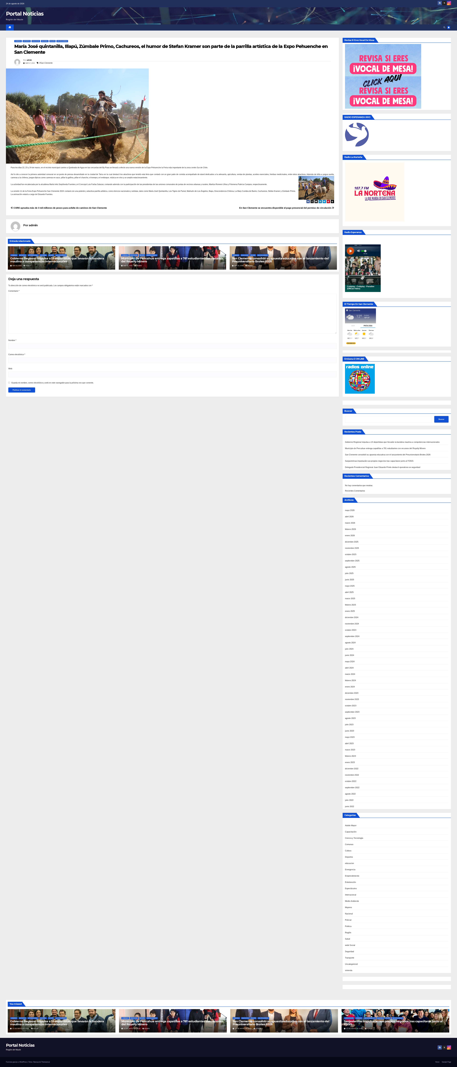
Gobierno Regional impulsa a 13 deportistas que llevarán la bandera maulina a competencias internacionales (57, 260)
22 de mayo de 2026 (132, 1028)
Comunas (18, 41)
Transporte (349, 958)
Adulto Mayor (350, 825)
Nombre (12, 340)
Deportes (26, 41)
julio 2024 (349, 649)
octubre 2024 (350, 630)
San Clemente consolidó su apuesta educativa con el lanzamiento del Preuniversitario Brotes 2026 (280, 260)
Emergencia (350, 870)
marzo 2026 (350, 523)
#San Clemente (46, 63)
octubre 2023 (350, 706)
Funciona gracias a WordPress (17, 1062)
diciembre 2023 (351, 693)
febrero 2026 (350, 529)
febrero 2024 (350, 680)
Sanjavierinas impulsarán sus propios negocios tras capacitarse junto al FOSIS (379, 461)
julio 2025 (349, 573)
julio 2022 (349, 800)
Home (437, 1062)
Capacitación (350, 832)
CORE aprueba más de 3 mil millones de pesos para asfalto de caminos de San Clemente (60, 208)
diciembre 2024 (351, 617)
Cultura (348, 851)
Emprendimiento (352, 876)
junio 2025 (349, 580)
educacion (35, 41)
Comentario (13, 291)
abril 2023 (349, 743)
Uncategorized (62, 41)
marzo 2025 (350, 599)
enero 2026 (350, 536)
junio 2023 (349, 731)
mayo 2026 (350, 510)
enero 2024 (350, 687)
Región (52, 41)
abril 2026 (349, 517)
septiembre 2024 (352, 636)
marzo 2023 (350, 750)
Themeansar (45, 1062)
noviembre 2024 (352, 624)
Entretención (350, 882)
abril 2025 (349, 592)
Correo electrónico (16, 354)
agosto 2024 (350, 643)
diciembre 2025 (351, 542)
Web (10, 369)
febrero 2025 (350, 605)
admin (29, 60)
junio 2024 (349, 655)
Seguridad (349, 951)
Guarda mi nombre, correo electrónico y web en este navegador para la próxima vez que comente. (52, 383)
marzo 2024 (350, 674)
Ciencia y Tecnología (354, 838)
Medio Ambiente (352, 901)
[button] (444, 27)
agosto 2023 (350, 718)
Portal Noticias (25, 13)
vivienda (348, 970)
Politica (348, 926)
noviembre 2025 (352, 548)
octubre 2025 (350, 554)
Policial (348, 920)
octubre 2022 (350, 781)
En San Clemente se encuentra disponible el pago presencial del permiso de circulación (285, 208)
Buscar (348, 411)
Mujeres (348, 907)
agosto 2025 (350, 567)
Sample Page (446, 1062)
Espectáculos (351, 888)
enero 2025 (350, 611)
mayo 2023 (350, 737)
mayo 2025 (350, 586)
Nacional (45, 41)
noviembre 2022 (352, 775)
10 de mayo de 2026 (243, 1028)
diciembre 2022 (351, 769)
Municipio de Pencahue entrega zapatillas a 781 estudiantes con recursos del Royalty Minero (172, 260)
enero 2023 (350, 762)
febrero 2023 (350, 756)
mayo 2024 (350, 662)
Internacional (33, 255)
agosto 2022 (350, 794)
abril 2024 (349, 668)
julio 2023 (349, 725)
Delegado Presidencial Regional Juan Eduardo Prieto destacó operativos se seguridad (382, 467)
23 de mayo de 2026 (21, 1028)
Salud (347, 939)
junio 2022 (349, 806)
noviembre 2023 (352, 699)
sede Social (350, 945)
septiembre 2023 (352, 712)
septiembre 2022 (352, 788)
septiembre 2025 (352, 561)
